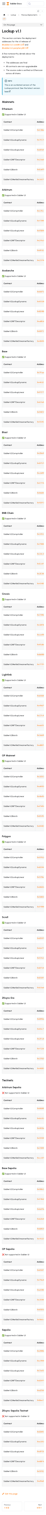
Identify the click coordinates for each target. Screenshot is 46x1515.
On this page (9, 25)
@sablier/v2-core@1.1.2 (12, 45)
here (6, 91)
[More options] (42, 11)
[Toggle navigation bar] (4, 4)
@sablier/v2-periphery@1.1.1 (14, 48)
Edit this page (11, 1494)
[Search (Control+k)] (35, 3)
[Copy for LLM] (38, 11)
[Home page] (4, 15)
